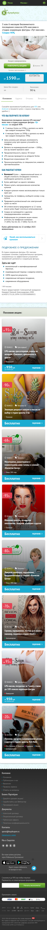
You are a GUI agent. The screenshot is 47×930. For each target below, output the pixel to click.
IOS (36, 106)
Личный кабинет (44, 3)
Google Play (24, 862)
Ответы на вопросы (11, 790)
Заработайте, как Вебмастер (14, 801)
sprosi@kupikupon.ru (10, 831)
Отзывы (29, 98)
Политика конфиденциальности (16, 823)
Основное (7, 98)
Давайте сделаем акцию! (13, 798)
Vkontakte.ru (6, 845)
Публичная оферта (11, 820)
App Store (9, 862)
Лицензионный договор (13, 816)
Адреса (18, 98)
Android (5, 109)
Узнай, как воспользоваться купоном (22, 238)
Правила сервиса (10, 787)
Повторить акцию (17, 65)
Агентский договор (11, 813)
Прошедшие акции (10, 805)
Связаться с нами (9, 835)
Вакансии (7, 783)
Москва (23, 3)
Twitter (10, 845)
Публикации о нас (10, 780)
